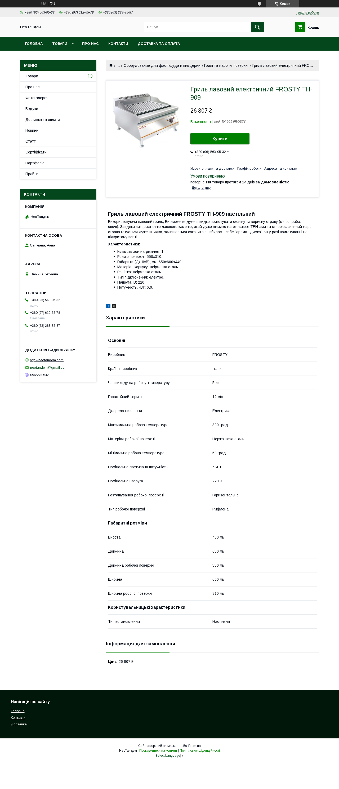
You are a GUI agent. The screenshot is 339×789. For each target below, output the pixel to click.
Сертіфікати (36, 152)
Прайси (31, 174)
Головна (34, 44)
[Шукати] (257, 27)
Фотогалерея (36, 98)
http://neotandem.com (47, 360)
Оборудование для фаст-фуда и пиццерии (162, 65)
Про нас (90, 44)
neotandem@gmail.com (49, 367)
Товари (59, 44)
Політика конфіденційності (200, 750)
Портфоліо (34, 163)
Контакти (118, 44)
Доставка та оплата (159, 44)
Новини (31, 130)
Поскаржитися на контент (158, 750)
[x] (114, 307)
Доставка (19, 724)
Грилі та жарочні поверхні (226, 65)
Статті (31, 141)
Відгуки (31, 109)
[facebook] (108, 307)
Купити (220, 138)
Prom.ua (194, 746)
